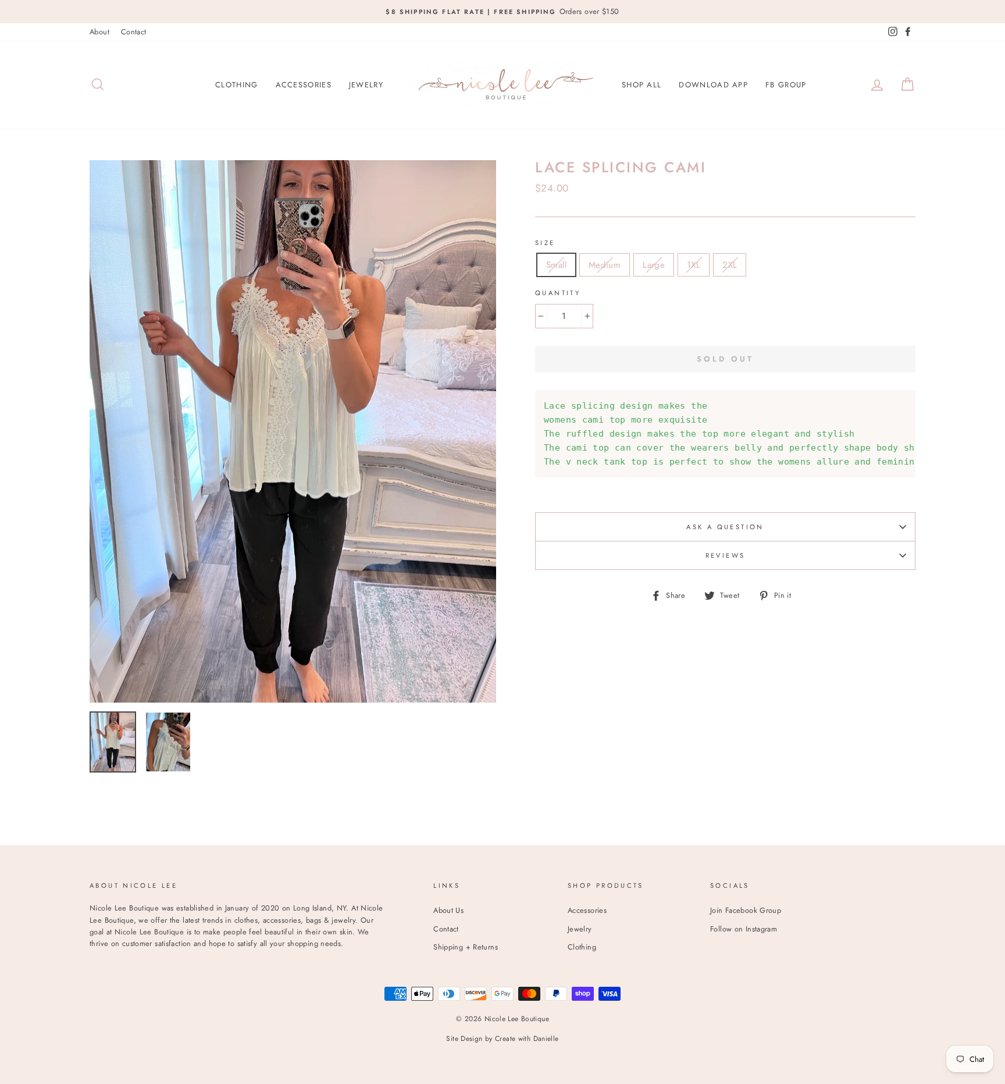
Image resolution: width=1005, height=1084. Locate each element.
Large (654, 264)
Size (545, 242)
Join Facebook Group (745, 910)
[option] (502, 11)
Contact (134, 31)
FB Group (785, 84)
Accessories (304, 84)
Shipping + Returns (465, 946)
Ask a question (725, 527)
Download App (713, 84)
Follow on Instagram (743, 928)
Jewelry (366, 84)
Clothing (236, 84)
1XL (693, 264)
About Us (448, 910)
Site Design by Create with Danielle (502, 1038)
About (99, 31)
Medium (605, 264)
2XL (729, 264)
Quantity (557, 292)
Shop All (641, 84)
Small (556, 264)
